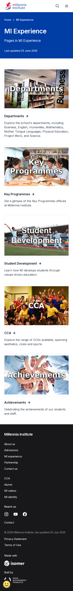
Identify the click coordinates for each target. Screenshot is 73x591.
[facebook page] (25, 514)
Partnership (11, 462)
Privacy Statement (15, 539)
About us (9, 444)
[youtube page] (15, 514)
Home (7, 19)
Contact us (11, 468)
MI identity (10, 497)
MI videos (10, 490)
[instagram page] (6, 514)
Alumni (8, 484)
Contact (9, 522)
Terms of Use (12, 545)
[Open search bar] (57, 6)
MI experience (13, 456)
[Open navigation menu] (66, 6)
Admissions (11, 450)
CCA (7, 478)
